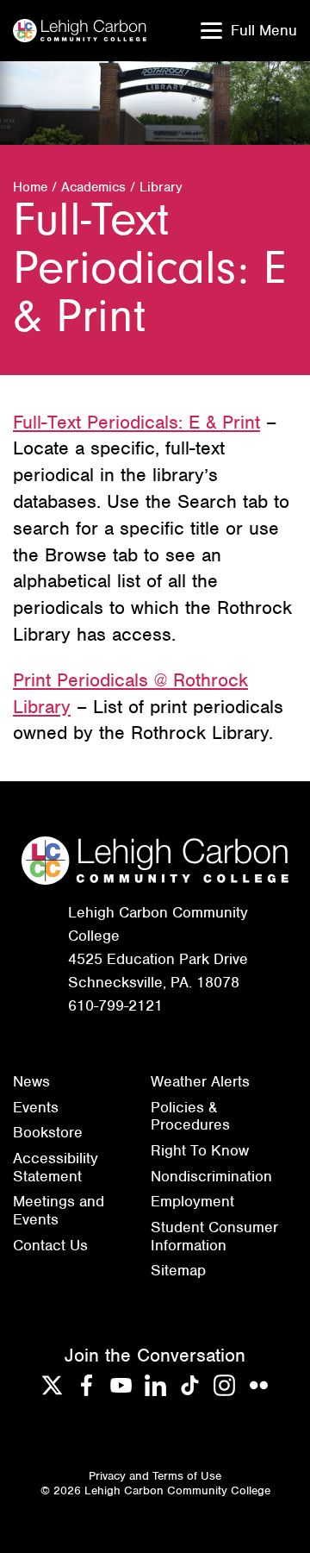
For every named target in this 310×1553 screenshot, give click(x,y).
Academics (93, 187)
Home (30, 187)
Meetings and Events (58, 1210)
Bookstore (48, 1132)
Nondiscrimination (211, 1176)
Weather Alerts (200, 1081)
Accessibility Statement (55, 1167)
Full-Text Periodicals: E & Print (136, 422)
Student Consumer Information (214, 1236)
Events (36, 1107)
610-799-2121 (115, 1005)
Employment (192, 1201)
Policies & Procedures (190, 1116)
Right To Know (200, 1150)
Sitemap (178, 1270)
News (31, 1081)
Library (161, 187)
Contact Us (50, 1245)
